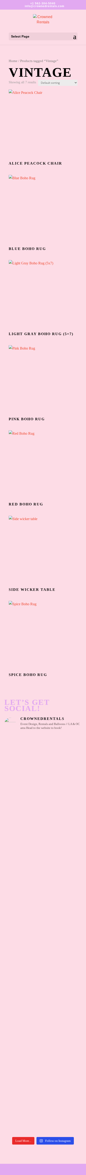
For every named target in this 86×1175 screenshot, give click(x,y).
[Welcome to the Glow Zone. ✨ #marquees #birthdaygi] (43, 777)
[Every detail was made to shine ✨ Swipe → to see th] (43, 758)
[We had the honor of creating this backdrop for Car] (43, 1064)
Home (13, 61)
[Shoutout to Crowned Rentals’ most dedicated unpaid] (43, 962)
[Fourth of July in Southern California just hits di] (43, 1022)
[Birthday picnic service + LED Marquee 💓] (43, 808)
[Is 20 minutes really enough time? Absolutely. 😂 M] (43, 815)
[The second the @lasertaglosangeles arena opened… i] (43, 907)
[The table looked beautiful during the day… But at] (43, 1041)
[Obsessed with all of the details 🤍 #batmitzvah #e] (43, 739)
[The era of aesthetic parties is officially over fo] (43, 990)
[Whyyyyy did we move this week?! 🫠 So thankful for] (43, 794)
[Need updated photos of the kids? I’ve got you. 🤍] (43, 850)
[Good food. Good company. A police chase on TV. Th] (43, 1087)
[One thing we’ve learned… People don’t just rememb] (43, 1115)
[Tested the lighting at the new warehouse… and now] (43, 946)
